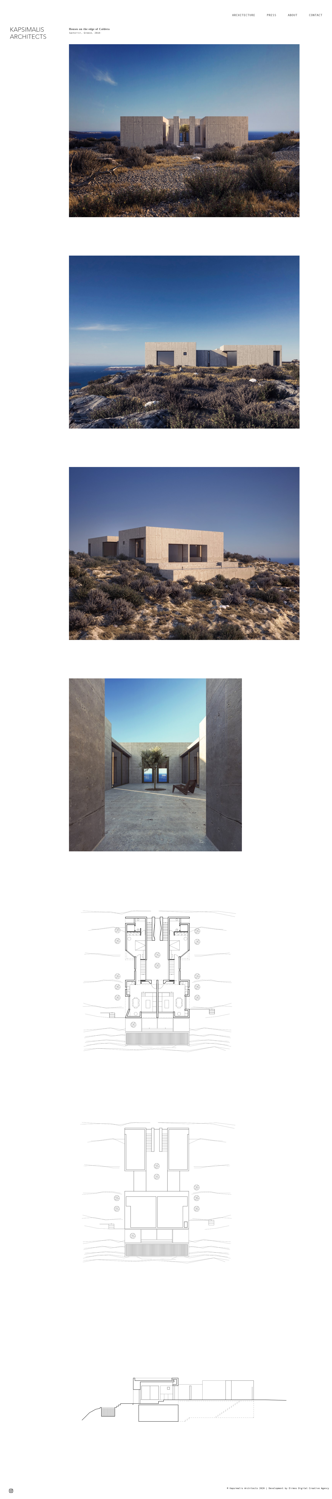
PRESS (271, 15)
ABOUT (292, 15)
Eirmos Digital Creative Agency (309, 1488)
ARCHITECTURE (243, 15)
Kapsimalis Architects (244, 1488)
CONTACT (315, 15)
